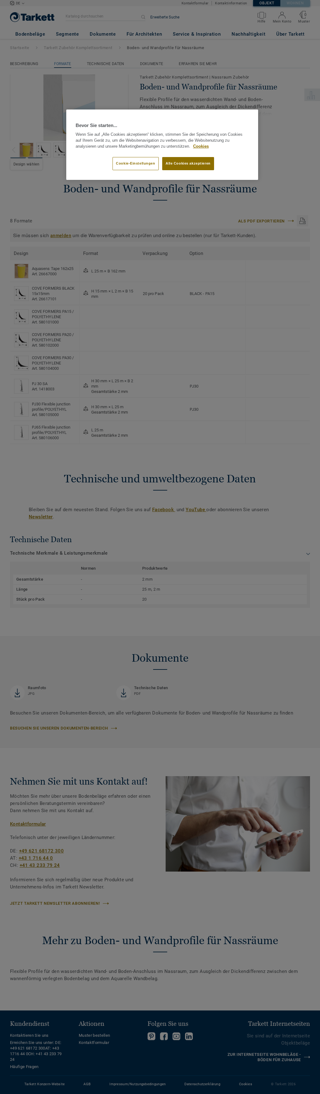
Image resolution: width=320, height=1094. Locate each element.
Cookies (201, 146)
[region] (162, 144)
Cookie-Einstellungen (135, 163)
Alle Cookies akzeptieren (188, 163)
